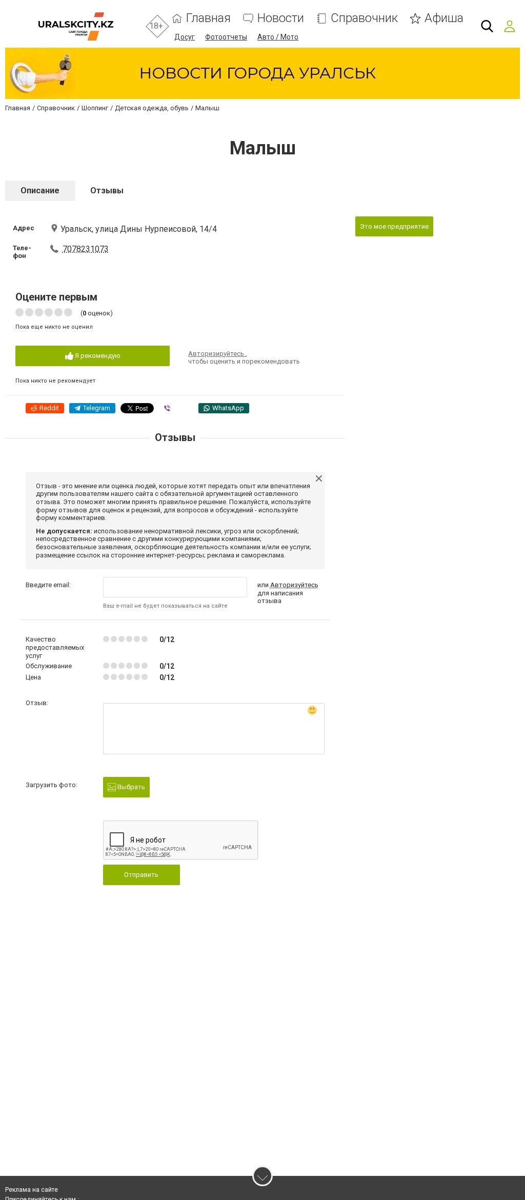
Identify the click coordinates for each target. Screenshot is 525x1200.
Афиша (444, 18)
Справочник (364, 18)
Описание (40, 190)
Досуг (184, 37)
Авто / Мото (277, 37)
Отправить (141, 874)
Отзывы (107, 190)
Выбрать (130, 787)
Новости (280, 18)
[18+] (75, 26)
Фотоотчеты (226, 37)
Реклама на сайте (31, 1189)
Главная (208, 18)
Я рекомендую (96, 355)
